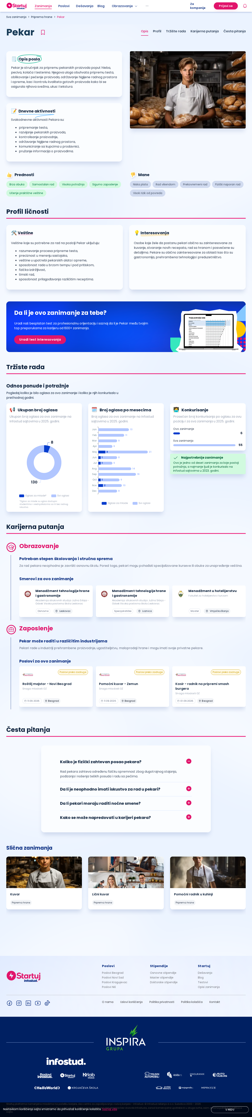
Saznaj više (109, 1109)
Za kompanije (198, 6)
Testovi (203, 982)
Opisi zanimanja (209, 987)
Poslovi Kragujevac (114, 982)
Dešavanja (205, 973)
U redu (230, 1109)
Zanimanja (43, 6)
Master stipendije (161, 977)
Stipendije (159, 966)
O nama (107, 1002)
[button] (126, 761)
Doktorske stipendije (164, 982)
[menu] (112, 5)
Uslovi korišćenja (131, 1002)
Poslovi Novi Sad (113, 977)
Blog (101, 6)
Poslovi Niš (109, 987)
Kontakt (214, 1002)
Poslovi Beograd (112, 973)
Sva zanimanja (16, 17)
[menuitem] (46, 6)
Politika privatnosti (161, 1002)
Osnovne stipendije (163, 973)
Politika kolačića (192, 1002)
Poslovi (63, 6)
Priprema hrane (41, 17)
